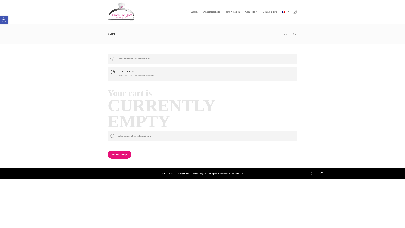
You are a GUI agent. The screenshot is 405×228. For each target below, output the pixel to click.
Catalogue (250, 12)
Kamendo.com (237, 174)
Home (284, 34)
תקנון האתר (167, 173)
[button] (4, 20)
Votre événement (232, 12)
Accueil (194, 12)
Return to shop (119, 154)
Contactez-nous (270, 12)
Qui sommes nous (211, 12)
